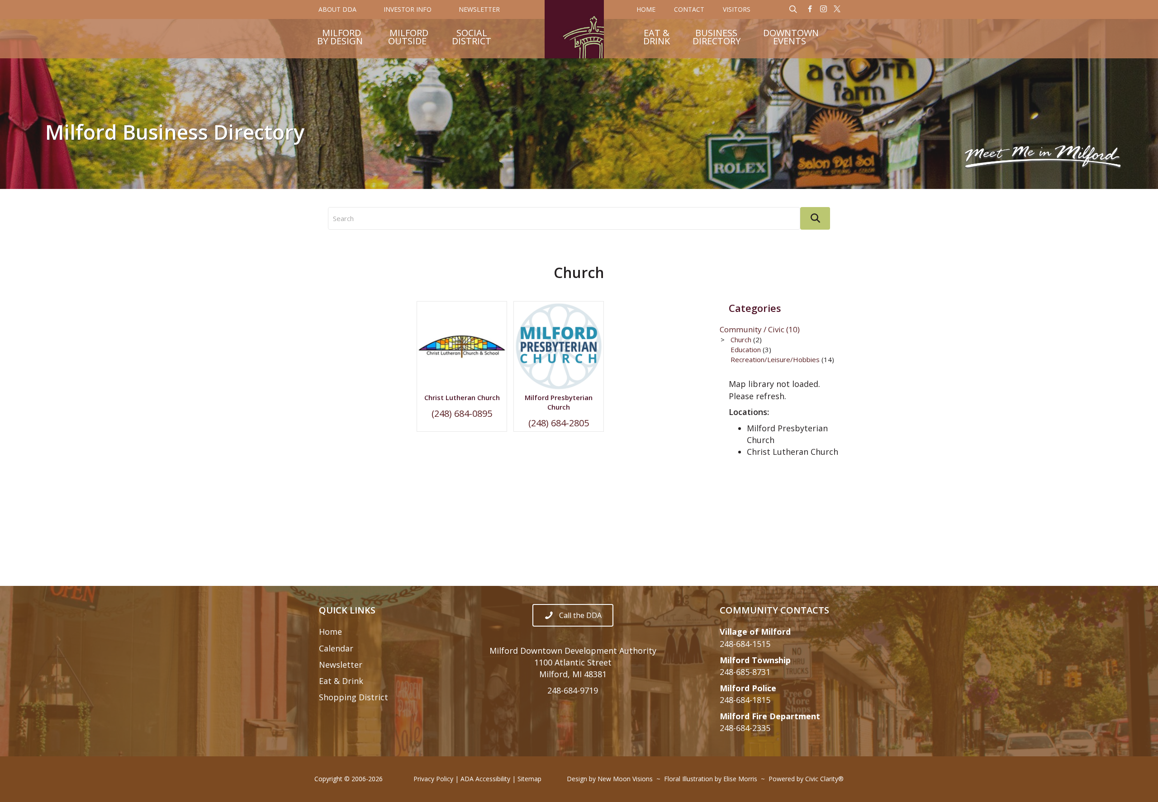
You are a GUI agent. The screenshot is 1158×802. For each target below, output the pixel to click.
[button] (810, 9)
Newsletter (340, 664)
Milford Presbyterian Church (559, 402)
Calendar (336, 648)
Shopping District (353, 697)
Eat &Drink (656, 38)
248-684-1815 (745, 699)
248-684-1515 (745, 643)
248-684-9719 (572, 690)
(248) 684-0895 (462, 413)
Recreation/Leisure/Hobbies (775, 359)
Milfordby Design (340, 38)
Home (330, 631)
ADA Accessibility (485, 778)
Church (741, 339)
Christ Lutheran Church (462, 397)
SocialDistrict (471, 38)
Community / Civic (760, 329)
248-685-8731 (745, 671)
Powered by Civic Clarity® (806, 778)
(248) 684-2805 (558, 423)
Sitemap (529, 778)
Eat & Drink (341, 680)
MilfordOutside (408, 38)
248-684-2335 (745, 727)
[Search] (815, 218)
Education (746, 349)
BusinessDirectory (716, 38)
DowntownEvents (791, 38)
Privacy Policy (433, 778)
